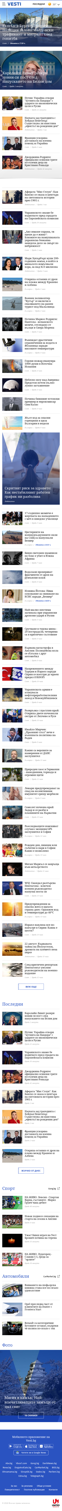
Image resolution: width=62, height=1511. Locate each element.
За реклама (27, 1486)
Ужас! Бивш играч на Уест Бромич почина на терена (41, 1236)
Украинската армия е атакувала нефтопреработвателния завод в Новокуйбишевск (41, 694)
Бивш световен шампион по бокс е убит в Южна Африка (41, 555)
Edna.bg (23, 1476)
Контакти (53, 1489)
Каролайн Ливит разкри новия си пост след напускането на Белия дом (27, 77)
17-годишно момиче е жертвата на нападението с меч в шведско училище (42, 515)
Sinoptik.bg (26, 1471)
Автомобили (29, 1276)
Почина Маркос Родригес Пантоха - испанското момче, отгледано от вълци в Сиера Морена (41, 323)
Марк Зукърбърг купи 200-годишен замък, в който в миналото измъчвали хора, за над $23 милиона (42, 262)
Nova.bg (7, 1467)
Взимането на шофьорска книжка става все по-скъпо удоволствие (41, 1287)
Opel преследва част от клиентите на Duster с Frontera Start (39, 1306)
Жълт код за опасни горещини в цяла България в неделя (37, 420)
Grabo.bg (40, 1471)
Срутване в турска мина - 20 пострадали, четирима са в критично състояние (41, 631)
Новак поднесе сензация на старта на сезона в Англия (42, 1218)
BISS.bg (55, 1467)
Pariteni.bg (54, 1471)
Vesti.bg (14, 4)
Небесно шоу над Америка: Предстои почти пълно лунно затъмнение (42, 382)
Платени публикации (34, 1489)
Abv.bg (9, 1463)
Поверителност (12, 1489)
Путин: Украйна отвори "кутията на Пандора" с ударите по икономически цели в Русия (41, 102)
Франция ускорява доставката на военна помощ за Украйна (38, 140)
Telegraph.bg (36, 1476)
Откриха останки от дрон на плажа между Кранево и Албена (41, 282)
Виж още (31, 986)
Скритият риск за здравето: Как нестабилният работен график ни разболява (28, 492)
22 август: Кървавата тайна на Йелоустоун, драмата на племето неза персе (41, 948)
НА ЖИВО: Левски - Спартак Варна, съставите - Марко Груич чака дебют (42, 1200)
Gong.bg (35, 1463)
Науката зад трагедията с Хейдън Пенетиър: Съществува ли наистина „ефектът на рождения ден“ (42, 122)
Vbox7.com (21, 1463)
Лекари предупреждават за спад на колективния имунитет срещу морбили (42, 791)
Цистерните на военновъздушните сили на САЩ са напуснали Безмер (41, 536)
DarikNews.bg (50, 1463)
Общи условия (44, 1486)
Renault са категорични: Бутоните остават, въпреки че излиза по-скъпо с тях (41, 1325)
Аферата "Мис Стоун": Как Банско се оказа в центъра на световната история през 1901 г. (42, 196)
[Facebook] (31, 1493)
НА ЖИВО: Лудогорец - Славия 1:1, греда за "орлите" (38, 1256)
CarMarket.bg (41, 1467)
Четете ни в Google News (33, 1452)
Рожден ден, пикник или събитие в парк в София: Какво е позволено (41, 847)
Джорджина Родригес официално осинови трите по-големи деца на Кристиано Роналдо (41, 161)
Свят (4, 43)
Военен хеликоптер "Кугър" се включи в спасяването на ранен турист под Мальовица (39, 302)
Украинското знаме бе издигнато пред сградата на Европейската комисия (41, 215)
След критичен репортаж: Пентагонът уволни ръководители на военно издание (41, 969)
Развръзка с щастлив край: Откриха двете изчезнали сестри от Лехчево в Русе (42, 713)
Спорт (29, 1188)
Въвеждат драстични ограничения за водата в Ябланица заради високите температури (41, 344)
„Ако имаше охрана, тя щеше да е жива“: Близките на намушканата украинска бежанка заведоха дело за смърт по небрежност (42, 239)
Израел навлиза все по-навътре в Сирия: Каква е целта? (41, 927)
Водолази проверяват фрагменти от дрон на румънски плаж (39, 574)
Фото (7, 1345)
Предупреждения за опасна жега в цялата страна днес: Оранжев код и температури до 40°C (41, 908)
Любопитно (30, 130)
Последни (39, 4)
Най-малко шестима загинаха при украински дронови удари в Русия (41, 612)
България (28, 289)
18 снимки (31, 1415)
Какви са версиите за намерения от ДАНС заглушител (38, 753)
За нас (14, 1486)
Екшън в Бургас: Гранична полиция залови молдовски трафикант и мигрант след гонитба (28, 32)
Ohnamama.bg (9, 1471)
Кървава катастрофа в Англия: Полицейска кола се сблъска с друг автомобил (41, 652)
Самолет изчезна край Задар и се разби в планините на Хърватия (40, 810)
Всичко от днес (31, 1170)
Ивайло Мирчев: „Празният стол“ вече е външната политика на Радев (40, 734)
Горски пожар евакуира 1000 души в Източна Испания (40, 363)
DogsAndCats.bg (23, 1467)
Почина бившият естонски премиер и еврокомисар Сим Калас (42, 401)
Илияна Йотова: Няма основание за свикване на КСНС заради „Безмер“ (42, 593)
